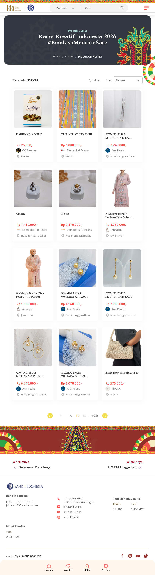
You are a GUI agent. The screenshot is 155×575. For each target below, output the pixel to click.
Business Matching (34, 467)
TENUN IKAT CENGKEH (76, 134)
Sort (108, 80)
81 (84, 416)
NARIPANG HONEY (29, 134)
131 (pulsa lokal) (73, 498)
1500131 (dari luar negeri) (79, 502)
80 (77, 416)
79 (70, 416)
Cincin (20, 213)
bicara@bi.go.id (72, 506)
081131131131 (72, 512)
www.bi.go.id (71, 517)
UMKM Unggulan (122, 467)
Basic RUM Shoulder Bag (122, 372)
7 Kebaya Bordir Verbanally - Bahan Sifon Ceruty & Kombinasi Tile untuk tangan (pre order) (119, 215)
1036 (94, 416)
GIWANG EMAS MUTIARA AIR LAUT (119, 136)
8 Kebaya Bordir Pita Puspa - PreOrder (30, 295)
